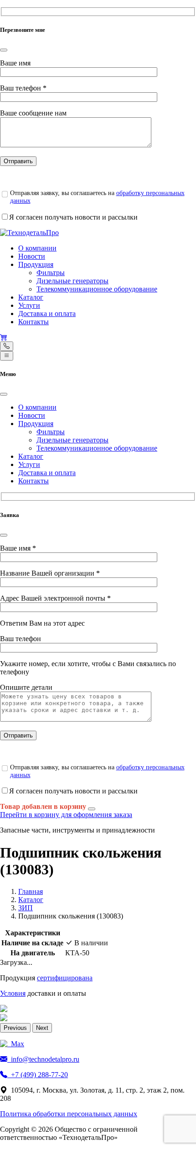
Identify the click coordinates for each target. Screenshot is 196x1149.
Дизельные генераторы (72, 281)
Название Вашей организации (50, 573)
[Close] (3, 50)
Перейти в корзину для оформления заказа (66, 814)
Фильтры (50, 272)
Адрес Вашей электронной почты (55, 598)
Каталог (30, 297)
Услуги (29, 305)
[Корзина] (3, 337)
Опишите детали (26, 687)
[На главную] (29, 232)
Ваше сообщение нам (33, 113)
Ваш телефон (23, 88)
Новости (31, 256)
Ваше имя (15, 63)
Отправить (18, 161)
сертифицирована (65, 978)
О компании (37, 248)
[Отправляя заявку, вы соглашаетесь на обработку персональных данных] (4, 194)
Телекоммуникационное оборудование (96, 289)
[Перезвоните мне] (6, 346)
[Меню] (6, 356)
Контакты (33, 322)
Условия (13, 993)
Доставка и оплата (47, 313)
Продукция (35, 264)
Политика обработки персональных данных (68, 1114)
